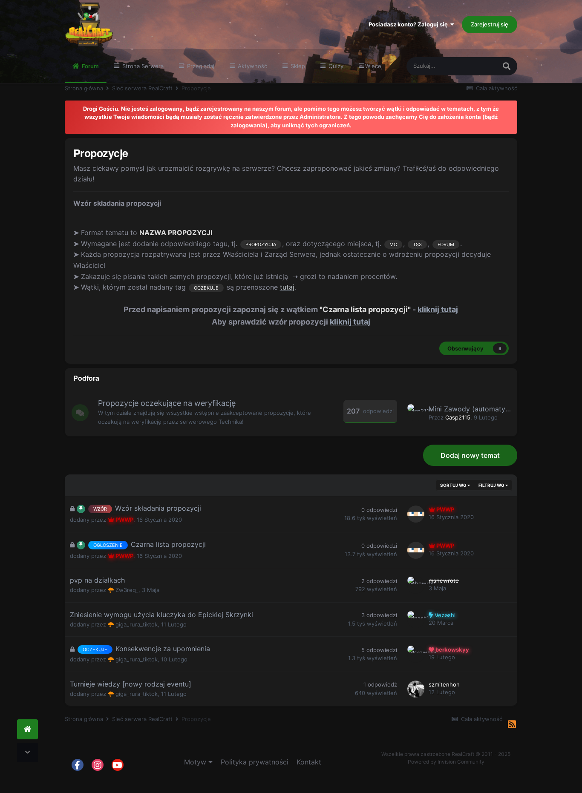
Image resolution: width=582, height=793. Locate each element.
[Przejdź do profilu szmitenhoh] (415, 689)
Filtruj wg (491, 485)
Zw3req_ (126, 589)
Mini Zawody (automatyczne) (476, 409)
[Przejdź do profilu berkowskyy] (415, 654)
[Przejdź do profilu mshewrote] (415, 585)
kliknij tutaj (438, 309)
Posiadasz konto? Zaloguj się (409, 24)
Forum (90, 66)
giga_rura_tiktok (136, 624)
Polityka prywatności (254, 762)
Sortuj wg (453, 485)
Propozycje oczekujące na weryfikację (167, 403)
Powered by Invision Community (446, 762)
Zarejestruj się (489, 24)
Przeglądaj (199, 66)
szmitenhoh (444, 684)
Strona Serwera (142, 66)
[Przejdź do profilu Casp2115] (415, 412)
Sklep (297, 66)
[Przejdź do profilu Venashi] (415, 619)
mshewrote (444, 580)
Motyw (196, 762)
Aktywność (251, 66)
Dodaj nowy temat (470, 455)
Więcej (374, 66)
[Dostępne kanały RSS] (512, 725)
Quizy (335, 66)
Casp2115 (457, 417)
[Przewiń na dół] (27, 753)
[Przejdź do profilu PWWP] (415, 514)
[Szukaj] (506, 66)
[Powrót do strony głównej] (27, 729)
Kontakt (309, 762)
